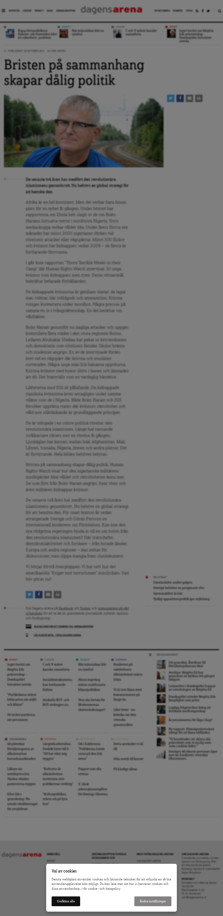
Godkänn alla (66, 901)
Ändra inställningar (153, 901)
